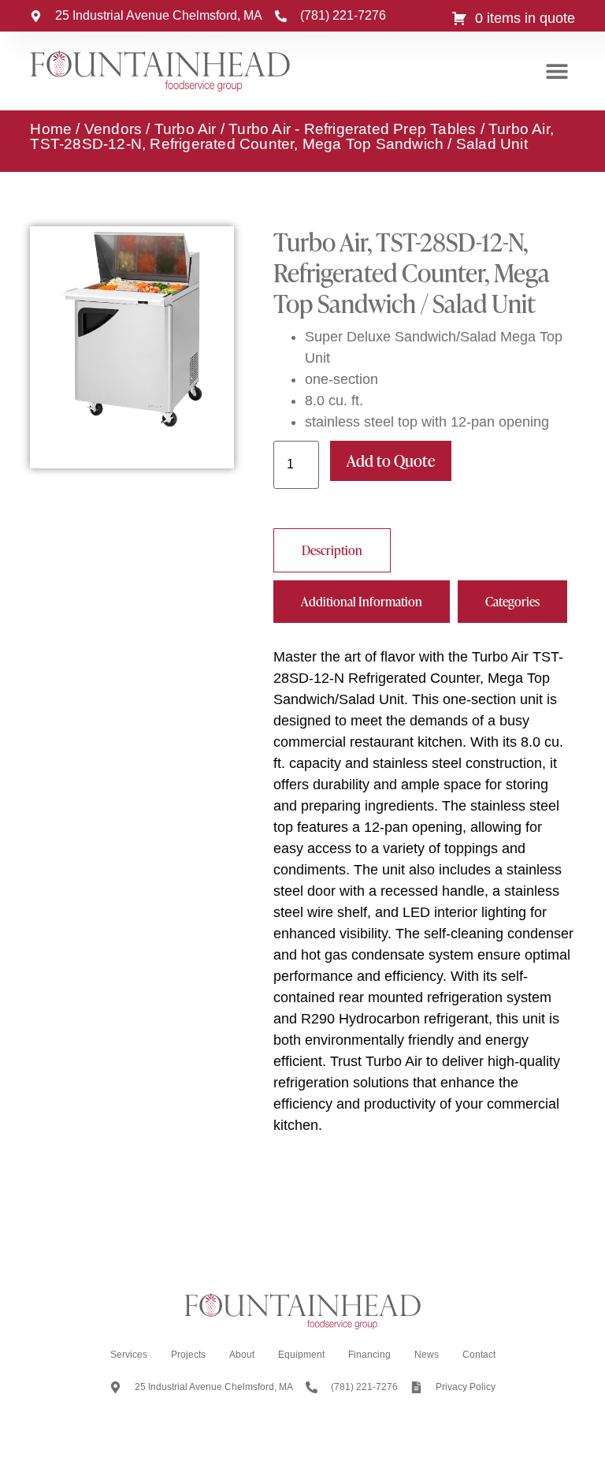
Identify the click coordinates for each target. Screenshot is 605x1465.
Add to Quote (391, 460)
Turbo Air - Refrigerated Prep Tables (352, 129)
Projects (188, 1354)
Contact (479, 1354)
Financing (369, 1354)
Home (51, 129)
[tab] (332, 550)
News (426, 1354)
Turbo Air (185, 129)
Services (128, 1354)
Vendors (113, 129)
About (241, 1354)
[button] (557, 71)
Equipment (301, 1354)
